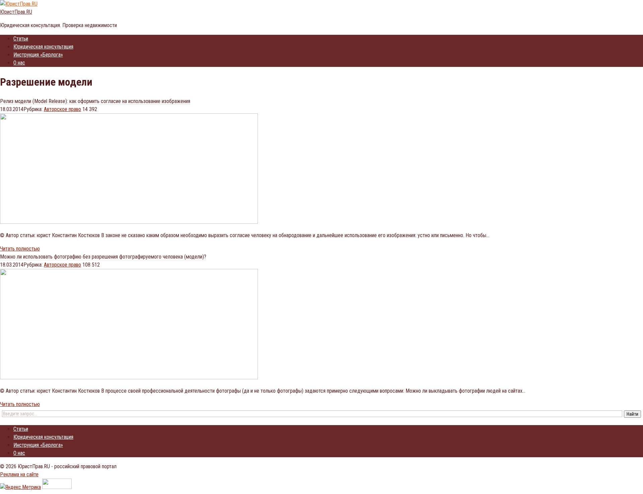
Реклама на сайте (19, 474)
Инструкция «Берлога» (38, 55)
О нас (19, 63)
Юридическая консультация (43, 46)
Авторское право (62, 109)
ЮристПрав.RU (16, 12)
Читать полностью (20, 248)
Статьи (20, 38)
